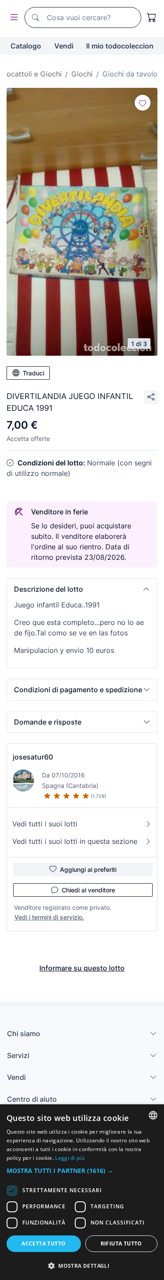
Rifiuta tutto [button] (121, 1243)
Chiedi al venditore (88, 890)
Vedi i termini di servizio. (49, 917)
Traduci (33, 373)
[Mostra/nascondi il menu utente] (12, 17)
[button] (82, 589)
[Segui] (142, 103)
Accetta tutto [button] (43, 1243)
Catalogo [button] (25, 46)
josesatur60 (33, 757)
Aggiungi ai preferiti (88, 869)
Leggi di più (69, 1158)
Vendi (63, 46)
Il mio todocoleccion (120, 46)
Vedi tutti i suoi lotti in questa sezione (74, 841)
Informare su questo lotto (82, 968)
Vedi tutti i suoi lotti (44, 823)
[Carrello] (152, 17)
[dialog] (82, 1192)
